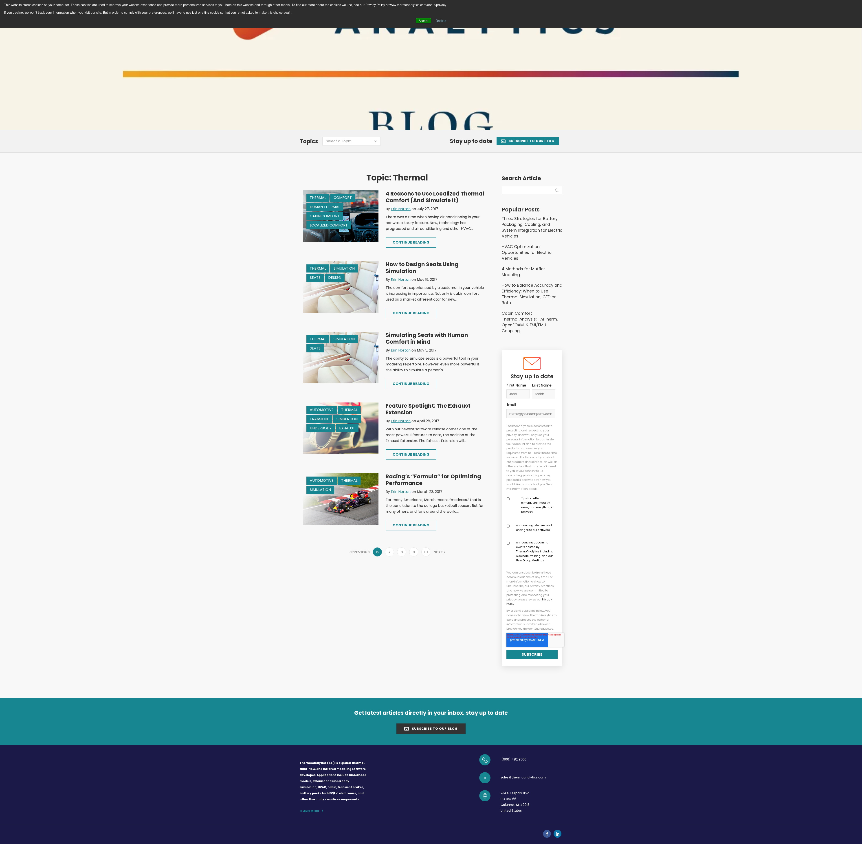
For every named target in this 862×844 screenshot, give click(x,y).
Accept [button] (423, 20)
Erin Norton (401, 208)
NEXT (438, 552)
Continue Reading (411, 242)
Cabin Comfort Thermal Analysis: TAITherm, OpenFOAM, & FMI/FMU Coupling (530, 322)
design (334, 277)
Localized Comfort (329, 225)
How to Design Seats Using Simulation (422, 268)
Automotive (322, 409)
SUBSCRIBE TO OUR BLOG (531, 141)
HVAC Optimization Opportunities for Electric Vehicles (527, 252)
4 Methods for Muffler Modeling (523, 271)
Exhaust (347, 428)
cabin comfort (325, 216)
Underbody (321, 428)
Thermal (318, 197)
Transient (319, 419)
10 (426, 552)
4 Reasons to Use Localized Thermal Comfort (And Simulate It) (435, 197)
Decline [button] (441, 20)
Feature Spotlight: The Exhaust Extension (428, 409)
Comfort (343, 197)
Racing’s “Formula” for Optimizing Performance (433, 480)
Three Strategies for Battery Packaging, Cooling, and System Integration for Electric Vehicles (532, 227)
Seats (315, 277)
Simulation (344, 268)
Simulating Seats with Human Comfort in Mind (427, 338)
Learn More (310, 811)
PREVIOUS (360, 552)
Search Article (521, 178)
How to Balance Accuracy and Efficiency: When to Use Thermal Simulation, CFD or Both (532, 294)
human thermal (325, 206)
